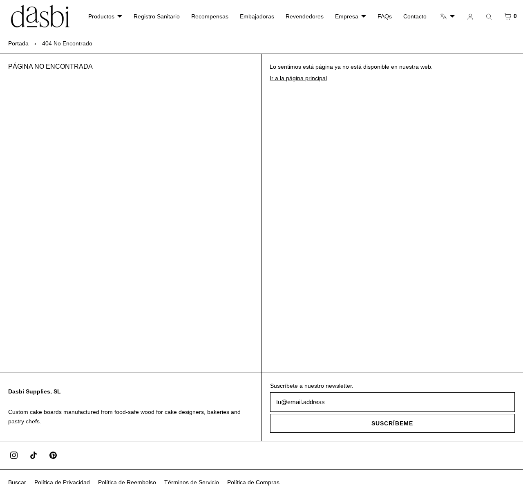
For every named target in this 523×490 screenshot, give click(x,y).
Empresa (346, 16)
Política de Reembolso (127, 482)
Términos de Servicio (191, 482)
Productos (101, 16)
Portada (18, 43)
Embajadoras (257, 16)
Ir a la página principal (298, 78)
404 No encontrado (67, 43)
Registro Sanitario (157, 16)
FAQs (385, 16)
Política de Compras (253, 482)
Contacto (415, 16)
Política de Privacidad (62, 482)
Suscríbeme (392, 423)
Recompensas (209, 16)
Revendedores (305, 16)
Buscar (17, 482)
